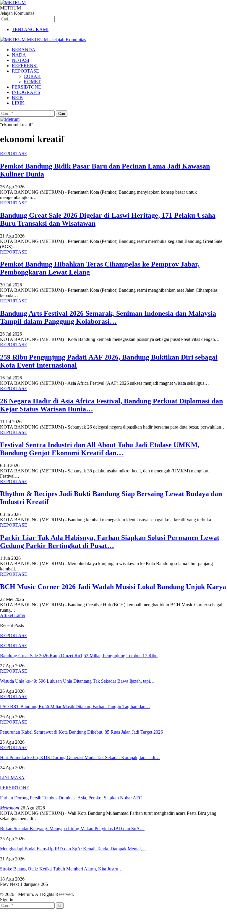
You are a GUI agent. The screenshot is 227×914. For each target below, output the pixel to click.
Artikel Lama (12, 615)
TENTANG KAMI (30, 29)
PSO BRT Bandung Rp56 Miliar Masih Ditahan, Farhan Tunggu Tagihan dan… (75, 706)
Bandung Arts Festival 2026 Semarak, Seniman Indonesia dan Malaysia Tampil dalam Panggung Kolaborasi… (108, 317)
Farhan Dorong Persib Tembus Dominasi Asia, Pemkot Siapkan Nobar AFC (71, 797)
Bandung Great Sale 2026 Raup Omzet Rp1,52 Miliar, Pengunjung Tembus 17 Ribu (79, 655)
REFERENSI (25, 65)
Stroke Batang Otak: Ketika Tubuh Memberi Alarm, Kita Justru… (61, 868)
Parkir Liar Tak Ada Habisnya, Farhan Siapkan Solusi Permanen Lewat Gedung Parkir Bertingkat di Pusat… (109, 541)
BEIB (17, 97)
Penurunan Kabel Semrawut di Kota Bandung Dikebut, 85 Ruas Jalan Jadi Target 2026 (81, 732)
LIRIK (18, 102)
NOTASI (20, 60)
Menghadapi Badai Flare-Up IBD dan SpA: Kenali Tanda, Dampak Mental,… (73, 848)
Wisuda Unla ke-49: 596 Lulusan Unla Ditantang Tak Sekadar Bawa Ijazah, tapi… (77, 681)
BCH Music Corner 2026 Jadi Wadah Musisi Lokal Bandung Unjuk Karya (113, 587)
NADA (19, 54)
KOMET (32, 81)
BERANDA (23, 49)
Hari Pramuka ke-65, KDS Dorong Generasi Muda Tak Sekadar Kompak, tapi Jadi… (80, 757)
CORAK (32, 76)
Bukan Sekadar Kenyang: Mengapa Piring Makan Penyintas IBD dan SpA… (72, 828)
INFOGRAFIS (26, 92)
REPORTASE (25, 70)
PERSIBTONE (26, 86)
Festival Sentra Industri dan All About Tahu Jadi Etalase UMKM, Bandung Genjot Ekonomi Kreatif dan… (100, 449)
